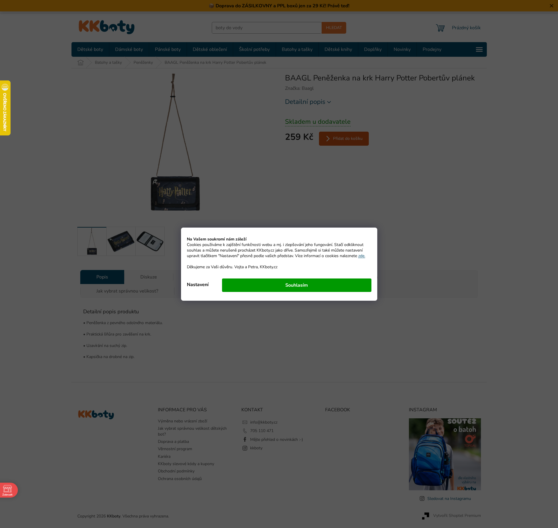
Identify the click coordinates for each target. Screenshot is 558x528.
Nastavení (198, 284)
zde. (361, 256)
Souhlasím (296, 285)
